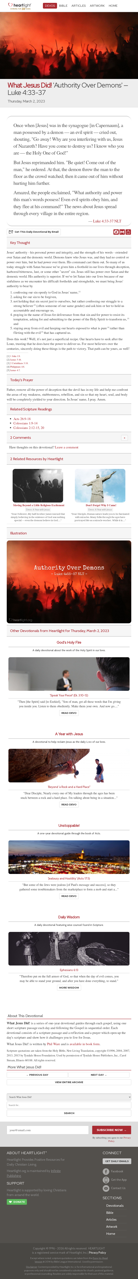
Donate (17, 1202)
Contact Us (118, 1188)
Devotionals (115, 1206)
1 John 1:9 (15, 356)
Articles (79, 6)
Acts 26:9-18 (22, 418)
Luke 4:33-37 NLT (107, 221)
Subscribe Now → (112, 1130)
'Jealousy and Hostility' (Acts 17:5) (69, 878)
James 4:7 (15, 370)
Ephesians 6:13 (69, 970)
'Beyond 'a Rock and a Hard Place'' (69, 787)
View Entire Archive (69, 1082)
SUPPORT (15, 1183)
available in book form (85, 1044)
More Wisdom (69, 987)
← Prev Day (37, 1074)
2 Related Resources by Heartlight (36, 458)
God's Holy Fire (69, 642)
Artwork (97, 6)
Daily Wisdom (69, 917)
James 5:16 (15, 359)
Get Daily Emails (117, 1161)
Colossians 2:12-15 (26, 427)
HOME (113, 6)
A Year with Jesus (69, 733)
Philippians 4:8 (17, 366)
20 (42, 427)
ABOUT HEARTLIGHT (27, 1152)
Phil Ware (53, 1044)
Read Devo (69, 713)
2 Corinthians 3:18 (19, 363)
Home (110, 1234)
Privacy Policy (97, 1252)
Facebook (117, 1171)
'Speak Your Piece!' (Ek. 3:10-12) (69, 695)
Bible (63, 6)
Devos (50, 6)
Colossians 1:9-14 (25, 423)
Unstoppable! (69, 825)
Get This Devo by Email (37, 231)
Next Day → (99, 1074)
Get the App (119, 1179)
